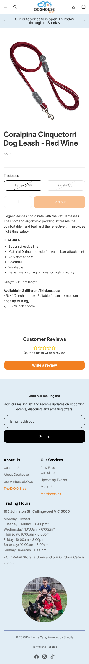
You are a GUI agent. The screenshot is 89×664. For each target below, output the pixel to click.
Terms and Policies (44, 646)
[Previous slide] (5, 21)
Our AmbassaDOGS (18, 481)
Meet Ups (48, 487)
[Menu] (5, 7)
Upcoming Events (54, 480)
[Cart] (84, 7)
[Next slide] (84, 21)
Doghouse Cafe (36, 637)
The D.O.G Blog (15, 488)
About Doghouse (16, 474)
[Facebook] (36, 656)
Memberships (51, 494)
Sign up (44, 436)
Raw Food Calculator (48, 470)
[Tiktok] (52, 656)
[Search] (15, 7)
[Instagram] (44, 656)
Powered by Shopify (60, 637)
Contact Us (12, 468)
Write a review (44, 365)
